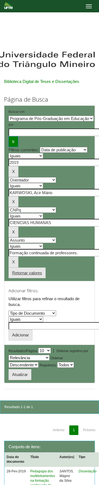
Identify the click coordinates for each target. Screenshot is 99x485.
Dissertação (88, 471)
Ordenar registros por (72, 351)
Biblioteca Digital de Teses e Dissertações (41, 81)
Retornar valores (27, 273)
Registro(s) (48, 365)
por (11, 125)
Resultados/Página (23, 351)
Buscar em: (17, 112)
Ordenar (57, 358)
